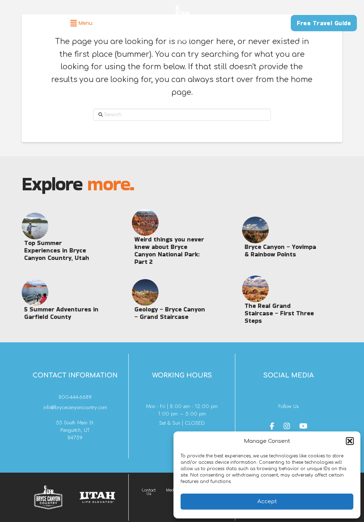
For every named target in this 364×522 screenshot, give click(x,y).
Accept (267, 502)
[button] (349, 441)
